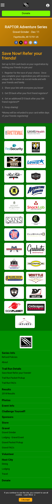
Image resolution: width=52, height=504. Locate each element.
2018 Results (8, 393)
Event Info (8, 405)
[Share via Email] (30, 42)
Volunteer (8, 454)
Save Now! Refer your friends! (16, 373)
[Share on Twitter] (21, 42)
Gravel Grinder (9, 432)
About (5, 362)
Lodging (6, 469)
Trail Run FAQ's (9, 383)
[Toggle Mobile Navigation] (2, 5)
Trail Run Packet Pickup (13, 378)
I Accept (25, 499)
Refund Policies (9, 357)
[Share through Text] (35, 42)
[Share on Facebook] (16, 42)
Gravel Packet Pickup (12, 442)
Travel (5, 474)
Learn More (28, 495)
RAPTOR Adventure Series (26, 27)
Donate (26, 13)
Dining (5, 464)
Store (5, 422)
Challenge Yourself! (13, 411)
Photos (6, 400)
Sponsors (7, 417)
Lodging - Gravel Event (13, 437)
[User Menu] (47, 5)
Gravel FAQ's (8, 447)
